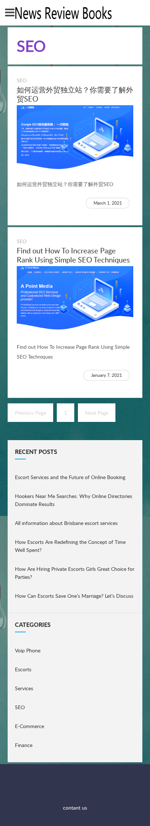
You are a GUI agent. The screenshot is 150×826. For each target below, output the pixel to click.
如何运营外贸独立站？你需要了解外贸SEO (75, 94)
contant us (75, 807)
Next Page (96, 412)
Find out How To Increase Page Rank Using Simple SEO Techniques (73, 255)
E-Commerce (29, 726)
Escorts (23, 669)
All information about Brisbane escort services (66, 522)
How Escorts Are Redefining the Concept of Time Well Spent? (70, 545)
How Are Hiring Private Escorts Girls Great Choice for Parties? (74, 572)
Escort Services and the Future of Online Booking (70, 477)
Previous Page (30, 412)
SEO (22, 80)
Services (24, 688)
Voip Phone (27, 650)
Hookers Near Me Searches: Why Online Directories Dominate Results (73, 500)
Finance (23, 745)
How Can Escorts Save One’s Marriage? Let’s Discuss (74, 595)
